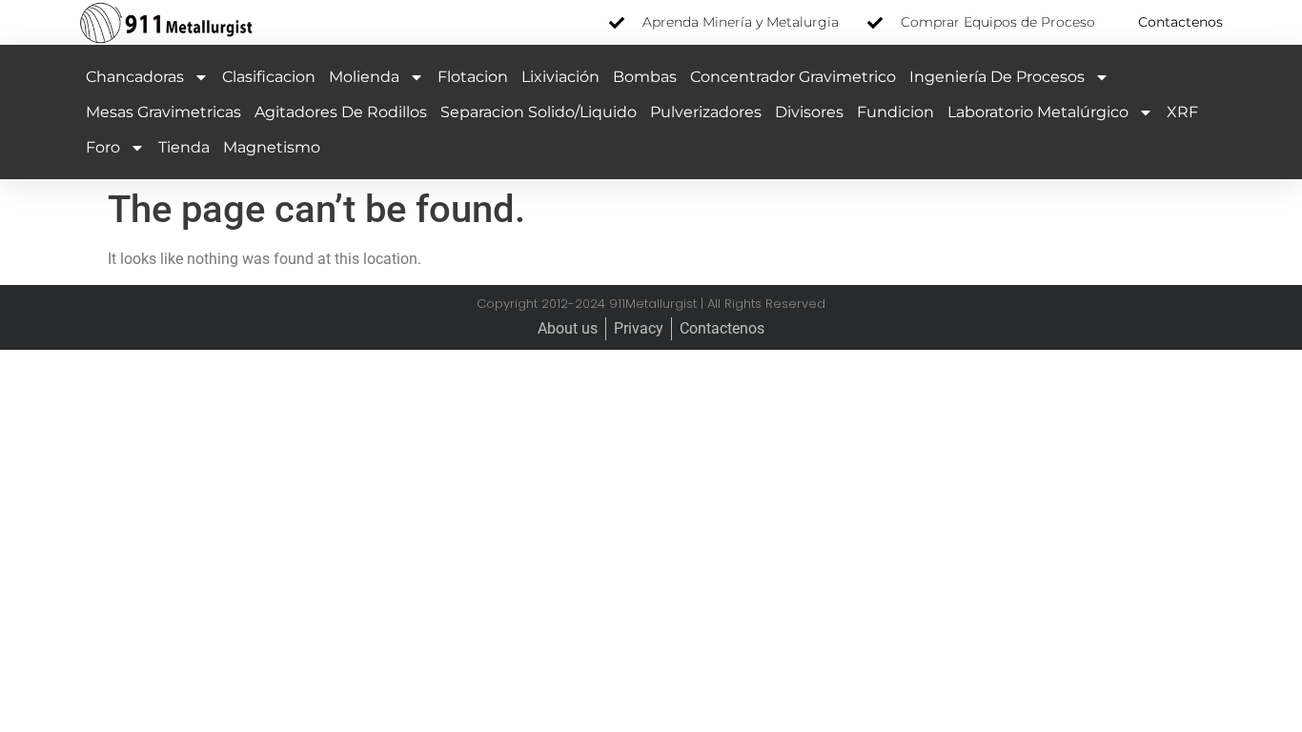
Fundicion (895, 112)
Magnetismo (271, 147)
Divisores (809, 112)
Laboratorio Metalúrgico (1038, 112)
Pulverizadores (706, 112)
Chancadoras (135, 77)
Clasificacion (268, 77)
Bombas (645, 77)
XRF (1182, 112)
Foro (103, 147)
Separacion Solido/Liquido (538, 112)
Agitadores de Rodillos (340, 112)
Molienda (364, 77)
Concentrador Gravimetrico (793, 77)
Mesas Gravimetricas (163, 112)
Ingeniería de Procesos (997, 77)
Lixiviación (560, 77)
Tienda (184, 147)
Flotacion (472, 77)
